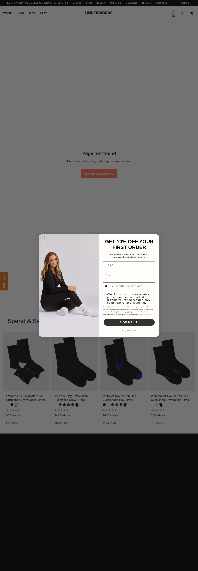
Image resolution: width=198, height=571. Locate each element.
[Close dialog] (42, 238)
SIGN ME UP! (129, 322)
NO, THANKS (129, 331)
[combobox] (108, 286)
